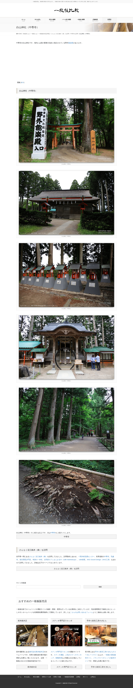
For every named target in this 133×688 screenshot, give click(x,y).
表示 (22, 82)
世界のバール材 (46, 677)
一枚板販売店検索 (69, 677)
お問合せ (93, 677)
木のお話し (27, 677)
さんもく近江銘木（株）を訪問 (66, 569)
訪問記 (78, 677)
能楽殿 (70, 43)
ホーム (19, 677)
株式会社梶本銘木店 (36, 652)
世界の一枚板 (57, 677)
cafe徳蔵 (82, 560)
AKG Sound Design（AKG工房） (99, 560)
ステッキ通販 (59, 655)
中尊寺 (52, 533)
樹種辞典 (59, 658)
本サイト (85, 677)
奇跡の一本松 (37, 560)
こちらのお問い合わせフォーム (81, 612)
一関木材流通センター (86, 556)
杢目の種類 (36, 677)
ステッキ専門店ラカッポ (60, 652)
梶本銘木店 (32, 667)
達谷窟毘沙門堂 (25, 560)
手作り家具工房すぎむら (101, 667)
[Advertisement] (66, 62)
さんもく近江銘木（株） (38, 556)
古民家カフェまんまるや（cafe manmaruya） (60, 560)
